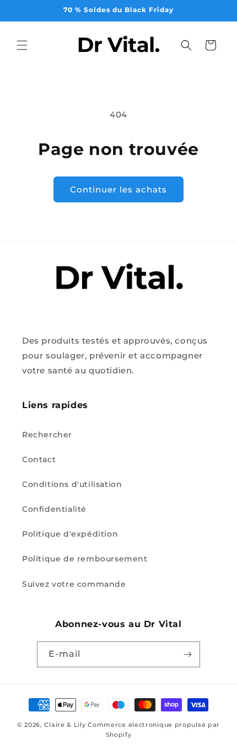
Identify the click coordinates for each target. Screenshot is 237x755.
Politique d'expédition (70, 534)
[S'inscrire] (187, 654)
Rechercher (47, 435)
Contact (39, 459)
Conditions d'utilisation (72, 484)
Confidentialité (54, 509)
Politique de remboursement (85, 559)
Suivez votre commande (74, 584)
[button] (22, 45)
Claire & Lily (64, 725)
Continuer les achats (118, 189)
